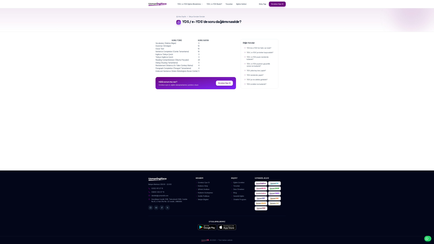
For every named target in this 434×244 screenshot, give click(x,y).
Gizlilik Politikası (203, 196)
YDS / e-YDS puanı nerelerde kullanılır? (258, 58)
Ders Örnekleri (238, 189)
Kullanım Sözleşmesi (205, 193)
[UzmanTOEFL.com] (274, 193)
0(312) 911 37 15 (157, 188)
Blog (235, 193)
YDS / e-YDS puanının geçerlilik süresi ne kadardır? (258, 65)
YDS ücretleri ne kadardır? (256, 84)
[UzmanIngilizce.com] (261, 183)
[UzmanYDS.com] (274, 198)
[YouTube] (156, 207)
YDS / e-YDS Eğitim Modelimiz (189, 4)
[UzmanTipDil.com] (274, 188)
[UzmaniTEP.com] (261, 208)
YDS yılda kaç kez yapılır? (256, 71)
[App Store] (227, 227)
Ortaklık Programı (239, 199)
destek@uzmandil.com (159, 196)
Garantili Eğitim (238, 196)
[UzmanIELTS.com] (261, 188)
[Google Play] (207, 227)
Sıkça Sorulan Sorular (197, 17)
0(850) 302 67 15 (157, 192)
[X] (167, 207)
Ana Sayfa (182, 17)
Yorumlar (229, 4)
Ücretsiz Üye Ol (277, 4)
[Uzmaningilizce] (157, 4)
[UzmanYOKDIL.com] (261, 203)
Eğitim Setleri (241, 4)
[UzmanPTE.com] (274, 183)
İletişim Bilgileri (203, 199)
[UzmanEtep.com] (274, 203)
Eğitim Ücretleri (238, 182)
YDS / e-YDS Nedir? (214, 4)
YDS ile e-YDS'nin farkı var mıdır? (259, 48)
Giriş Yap (262, 4)
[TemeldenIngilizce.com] (261, 193)
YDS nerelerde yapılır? (255, 75)
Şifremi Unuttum (203, 189)
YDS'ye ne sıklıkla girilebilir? (257, 80)
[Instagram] (150, 207)
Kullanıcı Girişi (203, 186)
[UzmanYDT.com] (261, 198)
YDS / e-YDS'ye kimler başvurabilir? (260, 52)
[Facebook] (162, 207)
